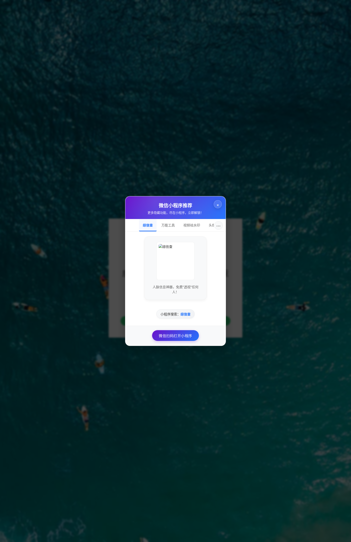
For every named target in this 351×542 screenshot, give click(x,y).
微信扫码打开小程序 (175, 335)
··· (218, 225)
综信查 (148, 225)
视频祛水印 (191, 225)
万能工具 (168, 225)
